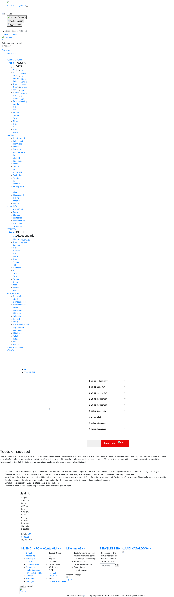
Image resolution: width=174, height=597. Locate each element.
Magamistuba (19, 220)
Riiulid (15, 164)
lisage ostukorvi (110, 443)
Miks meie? (73, 548)
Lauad (16, 146)
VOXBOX (10, 350)
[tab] (107, 381)
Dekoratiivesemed (21, 324)
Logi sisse (21, 5)
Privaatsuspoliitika (34, 573)
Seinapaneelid (19, 302)
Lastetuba (17, 218)
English (19, 21)
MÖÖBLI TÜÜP (13, 135)
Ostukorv (6, 50)
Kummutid (17, 144)
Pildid (15, 322)
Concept (25, 87)
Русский (21, 17)
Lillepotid (17, 313)
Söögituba (17, 226)
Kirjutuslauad (19, 138)
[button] (107, 381)
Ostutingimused (33, 564)
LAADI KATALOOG (135, 548)
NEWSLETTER (109, 548)
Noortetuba (18, 223)
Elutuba (16, 215)
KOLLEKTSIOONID (15, 60)
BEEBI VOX (11, 229)
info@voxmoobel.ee (57, 581)
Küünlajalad (18, 333)
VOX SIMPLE (29, 372)
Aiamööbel (18, 209)
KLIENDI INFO (30, 548)
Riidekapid (17, 161)
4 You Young (24, 99)
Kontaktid (30, 578)
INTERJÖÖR (12, 206)
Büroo (15, 212)
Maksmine (30, 556)
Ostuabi (29, 553)
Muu (15, 341)
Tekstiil (24, 242)
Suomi (18, 24)
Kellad (15, 339)
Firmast (29, 575)
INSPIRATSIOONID (15, 347)
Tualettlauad (18, 175)
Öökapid (17, 149)
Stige (23, 79)
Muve (23, 73)
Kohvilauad (18, 141)
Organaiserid (19, 327)
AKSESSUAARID (14, 293)
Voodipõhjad (19, 186)
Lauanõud (17, 310)
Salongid (30, 581)
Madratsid (17, 203)
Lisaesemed (18, 195)
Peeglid (16, 319)
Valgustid (17, 316)
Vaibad (16, 344)
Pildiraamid (18, 330)
